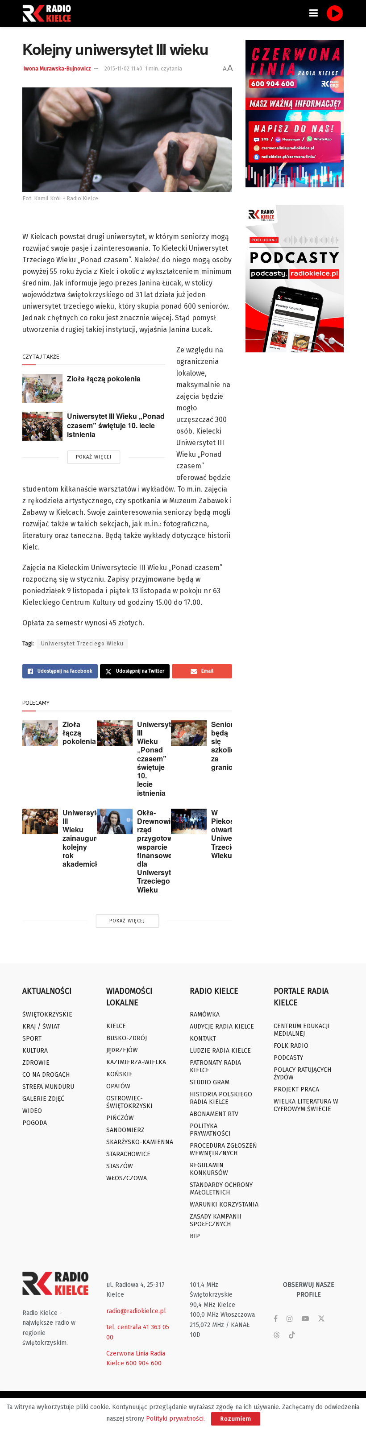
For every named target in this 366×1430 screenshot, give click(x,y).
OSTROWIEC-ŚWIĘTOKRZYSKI (129, 1102)
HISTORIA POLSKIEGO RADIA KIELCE (221, 1098)
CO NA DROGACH (46, 1075)
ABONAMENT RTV (214, 1114)
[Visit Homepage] (49, 13)
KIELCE (116, 1026)
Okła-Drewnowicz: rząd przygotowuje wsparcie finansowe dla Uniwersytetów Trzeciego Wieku (162, 851)
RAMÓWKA (205, 1014)
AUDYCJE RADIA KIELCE (222, 1026)
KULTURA (35, 1050)
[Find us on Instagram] (290, 1319)
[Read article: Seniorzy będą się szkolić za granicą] (189, 733)
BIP (195, 1236)
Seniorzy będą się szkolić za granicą (226, 745)
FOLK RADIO (291, 1046)
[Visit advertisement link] (294, 113)
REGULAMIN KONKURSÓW (209, 1169)
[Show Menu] (313, 13)
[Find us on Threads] (277, 1336)
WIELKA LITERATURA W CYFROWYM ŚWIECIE (306, 1105)
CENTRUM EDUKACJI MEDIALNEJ (302, 1029)
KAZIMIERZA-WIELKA (136, 1062)
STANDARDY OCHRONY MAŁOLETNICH (221, 1188)
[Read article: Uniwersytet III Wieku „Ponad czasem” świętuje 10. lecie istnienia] (42, 426)
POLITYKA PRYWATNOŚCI (210, 1129)
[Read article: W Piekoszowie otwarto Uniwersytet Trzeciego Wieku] (189, 821)
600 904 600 (144, 1363)
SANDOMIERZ (125, 1130)
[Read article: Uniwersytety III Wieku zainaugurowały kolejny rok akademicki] (40, 821)
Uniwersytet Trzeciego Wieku (82, 644)
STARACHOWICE (128, 1154)
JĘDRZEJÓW (122, 1050)
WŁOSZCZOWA (126, 1178)
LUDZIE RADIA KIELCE (220, 1050)
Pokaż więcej (94, 457)
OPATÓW (118, 1086)
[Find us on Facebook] (276, 1319)
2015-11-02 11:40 (123, 69)
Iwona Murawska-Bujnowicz (57, 69)
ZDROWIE (36, 1062)
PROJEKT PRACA (296, 1089)
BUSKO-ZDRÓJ (126, 1038)
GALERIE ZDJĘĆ (43, 1099)
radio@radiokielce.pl (136, 1311)
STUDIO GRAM (209, 1082)
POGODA (34, 1123)
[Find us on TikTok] (292, 1336)
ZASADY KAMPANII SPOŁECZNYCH (215, 1220)
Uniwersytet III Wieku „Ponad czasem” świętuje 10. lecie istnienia (116, 425)
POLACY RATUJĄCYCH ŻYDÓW (302, 1073)
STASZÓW (119, 1166)
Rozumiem (235, 1418)
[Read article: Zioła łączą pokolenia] (42, 388)
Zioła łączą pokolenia (104, 378)
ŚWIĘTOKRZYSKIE (47, 1014)
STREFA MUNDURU (48, 1087)
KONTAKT (203, 1038)
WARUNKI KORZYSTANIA (224, 1204)
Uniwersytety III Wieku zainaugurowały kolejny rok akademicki (89, 838)
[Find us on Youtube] (305, 1319)
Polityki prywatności (175, 1418)
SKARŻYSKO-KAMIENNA (139, 1142)
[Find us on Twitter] (321, 1319)
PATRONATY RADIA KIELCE (215, 1066)
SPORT (32, 1038)
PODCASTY (288, 1058)
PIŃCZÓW (120, 1118)
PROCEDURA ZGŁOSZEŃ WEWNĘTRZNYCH (223, 1149)
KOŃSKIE (119, 1074)
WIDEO (32, 1111)
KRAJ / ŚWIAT (41, 1026)
